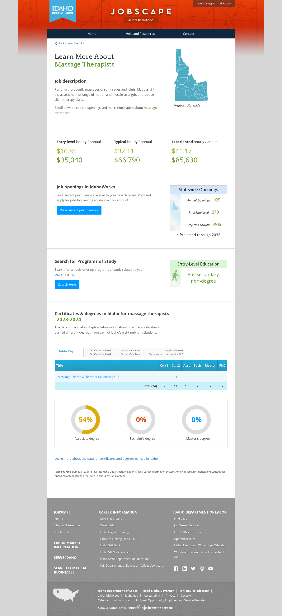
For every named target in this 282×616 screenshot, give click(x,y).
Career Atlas (108, 525)
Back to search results (71, 43)
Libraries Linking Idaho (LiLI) (118, 539)
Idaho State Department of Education (124, 559)
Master (210, 365)
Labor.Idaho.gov (108, 595)
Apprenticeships (184, 539)
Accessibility (152, 595)
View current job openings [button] (79, 210)
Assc (186, 365)
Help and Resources (140, 34)
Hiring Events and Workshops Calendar (200, 545)
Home (91, 34)
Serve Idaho (65, 557)
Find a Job (180, 518)
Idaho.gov (131, 595)
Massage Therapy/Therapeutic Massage (87, 377)
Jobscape (62, 512)
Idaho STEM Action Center (117, 552)
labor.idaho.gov (206, 3)
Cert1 (164, 365)
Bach (197, 365)
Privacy (170, 595)
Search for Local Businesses (70, 570)
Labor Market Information (67, 544)
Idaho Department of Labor (200, 512)
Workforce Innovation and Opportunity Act (200, 554)
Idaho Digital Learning (114, 532)
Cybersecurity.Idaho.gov (114, 600)
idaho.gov (225, 3)
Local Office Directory (188, 532)
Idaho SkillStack (110, 545)
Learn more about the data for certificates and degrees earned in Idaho (106, 458)
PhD (222, 365)
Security (186, 595)
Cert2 (176, 365)
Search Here (67, 284)
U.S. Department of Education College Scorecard (131, 565)
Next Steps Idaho (111, 518)
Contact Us (62, 532)
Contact (188, 34)
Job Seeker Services (187, 525)
